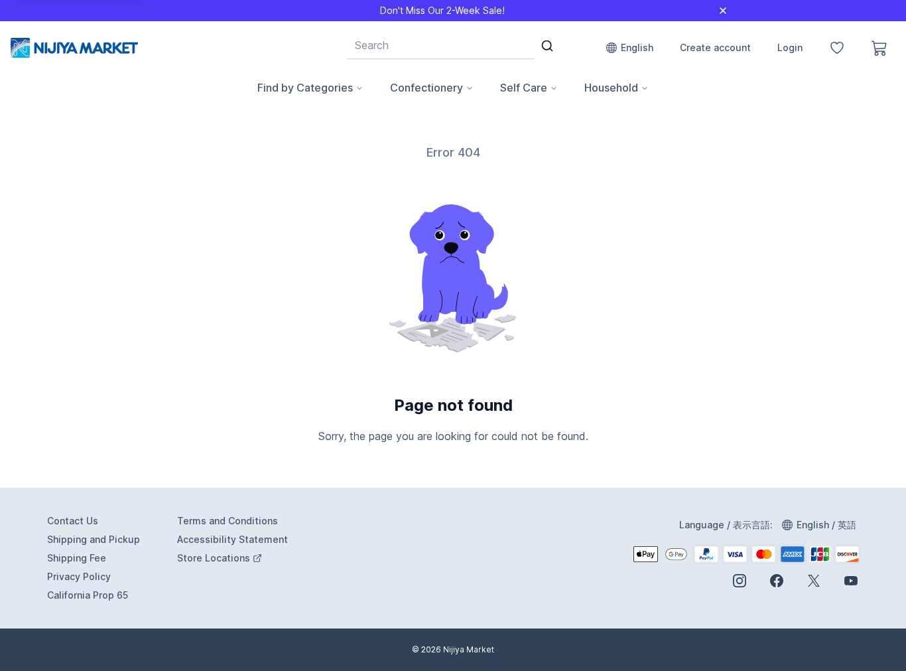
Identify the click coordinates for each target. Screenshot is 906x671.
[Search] (547, 46)
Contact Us (72, 520)
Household (611, 87)
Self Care (523, 87)
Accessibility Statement (232, 539)
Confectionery (426, 87)
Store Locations (234, 558)
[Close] (723, 10)
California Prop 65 (87, 595)
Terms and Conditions (227, 520)
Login (790, 47)
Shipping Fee (76, 557)
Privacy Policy (79, 576)
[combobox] (441, 45)
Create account (715, 47)
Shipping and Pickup (93, 539)
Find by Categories (305, 87)
